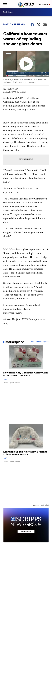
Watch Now (44, 4)
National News (14, 24)
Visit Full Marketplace (40, 342)
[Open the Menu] (4, 4)
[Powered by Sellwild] (45, 505)
